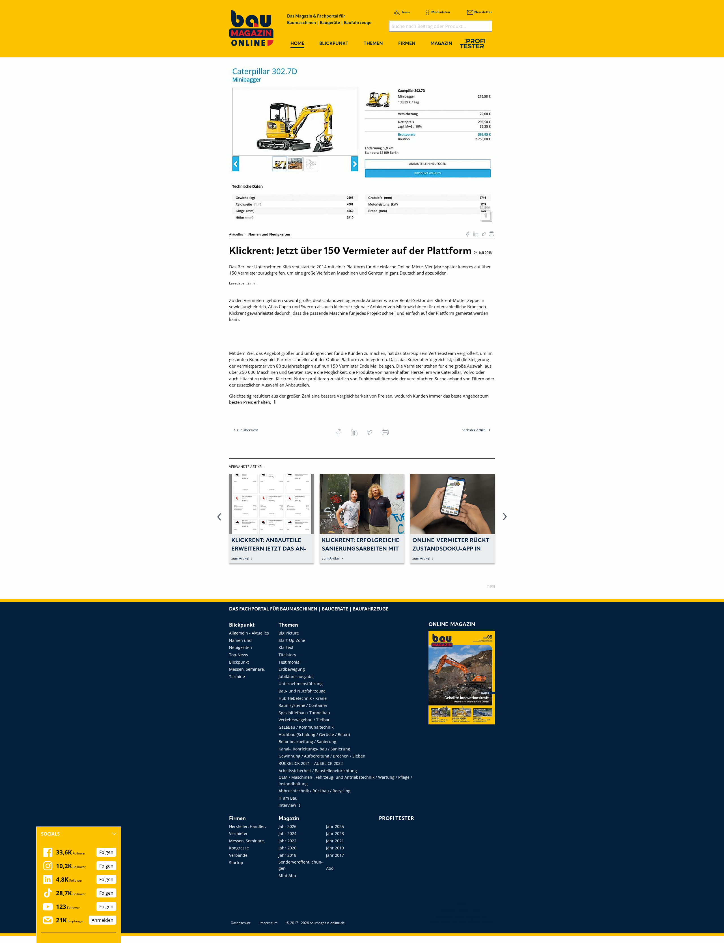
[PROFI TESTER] (472, 43)
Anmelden (102, 920)
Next (505, 520)
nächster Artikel (474, 430)
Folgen (106, 852)
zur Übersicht (247, 430)
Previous (219, 520)
